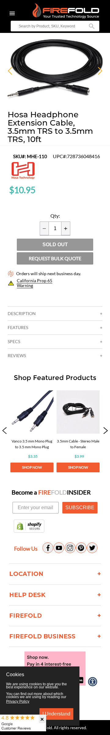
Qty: (55, 215)
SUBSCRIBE (79, 507)
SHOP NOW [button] (32, 467)
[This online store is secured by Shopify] (29, 527)
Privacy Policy (17, 701)
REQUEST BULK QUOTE (55, 258)
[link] (31, 431)
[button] (4, 431)
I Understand (56, 713)
